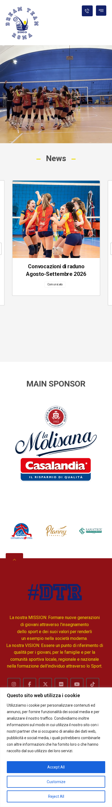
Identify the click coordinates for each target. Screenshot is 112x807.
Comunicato (55, 284)
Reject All (56, 796)
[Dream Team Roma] (22, 23)
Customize (56, 782)
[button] (101, 10)
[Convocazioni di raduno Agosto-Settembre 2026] (55, 219)
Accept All (56, 767)
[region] (56, 747)
